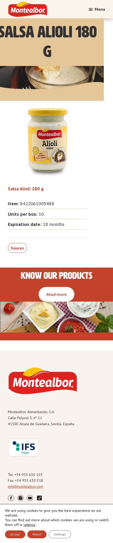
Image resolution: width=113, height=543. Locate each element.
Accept (15, 534)
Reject (37, 534)
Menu (100, 9)
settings (29, 524)
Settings (60, 534)
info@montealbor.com (25, 486)
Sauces (17, 248)
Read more (56, 294)
